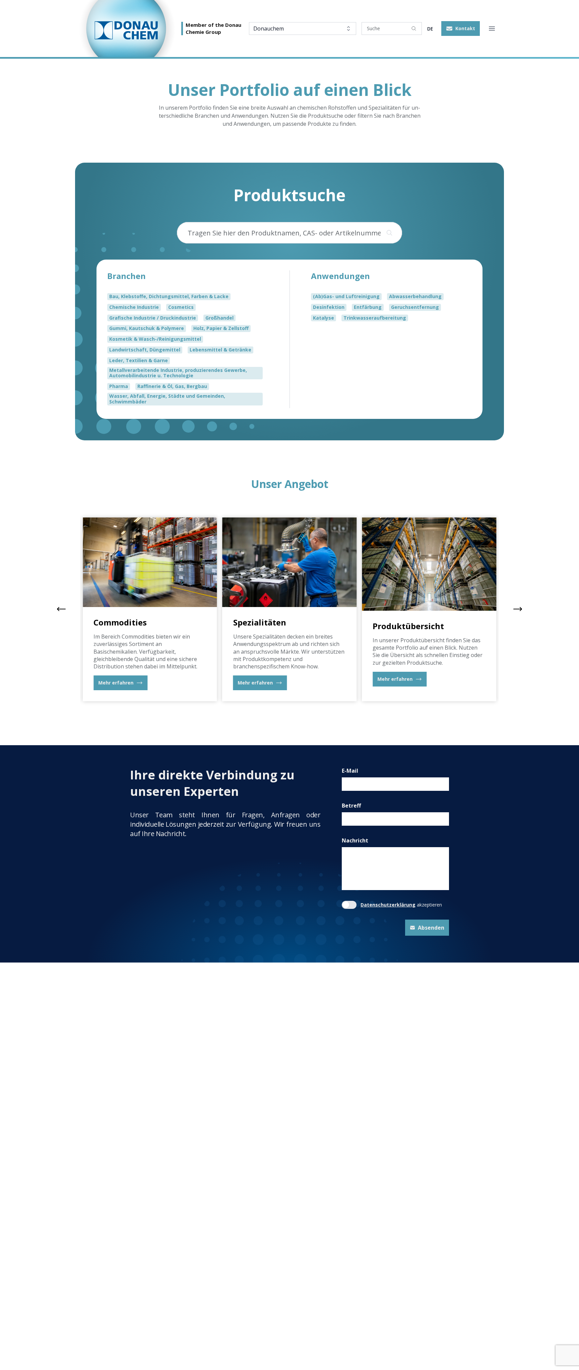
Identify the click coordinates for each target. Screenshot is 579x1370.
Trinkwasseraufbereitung (374, 317)
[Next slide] (517, 609)
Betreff (351, 805)
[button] (460, 28)
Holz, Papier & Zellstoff (221, 328)
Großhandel (219, 317)
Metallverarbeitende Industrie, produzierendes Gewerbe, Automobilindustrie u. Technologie (178, 373)
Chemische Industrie (134, 307)
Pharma (118, 386)
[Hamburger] (492, 28)
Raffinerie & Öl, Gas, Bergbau (172, 386)
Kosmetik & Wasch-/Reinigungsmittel (155, 339)
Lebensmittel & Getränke (220, 349)
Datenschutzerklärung (388, 905)
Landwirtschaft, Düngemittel (144, 349)
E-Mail (350, 770)
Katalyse (323, 317)
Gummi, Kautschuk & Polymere (146, 328)
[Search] (413, 28)
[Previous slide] (61, 609)
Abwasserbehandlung (415, 296)
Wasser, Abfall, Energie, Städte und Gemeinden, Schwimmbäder (167, 399)
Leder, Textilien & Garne (138, 360)
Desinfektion (328, 307)
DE (430, 28)
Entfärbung (368, 307)
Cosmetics (181, 307)
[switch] (349, 905)
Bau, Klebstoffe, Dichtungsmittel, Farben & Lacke (169, 296)
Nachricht (355, 840)
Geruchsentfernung (415, 307)
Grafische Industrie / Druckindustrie (152, 317)
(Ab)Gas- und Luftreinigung (346, 296)
